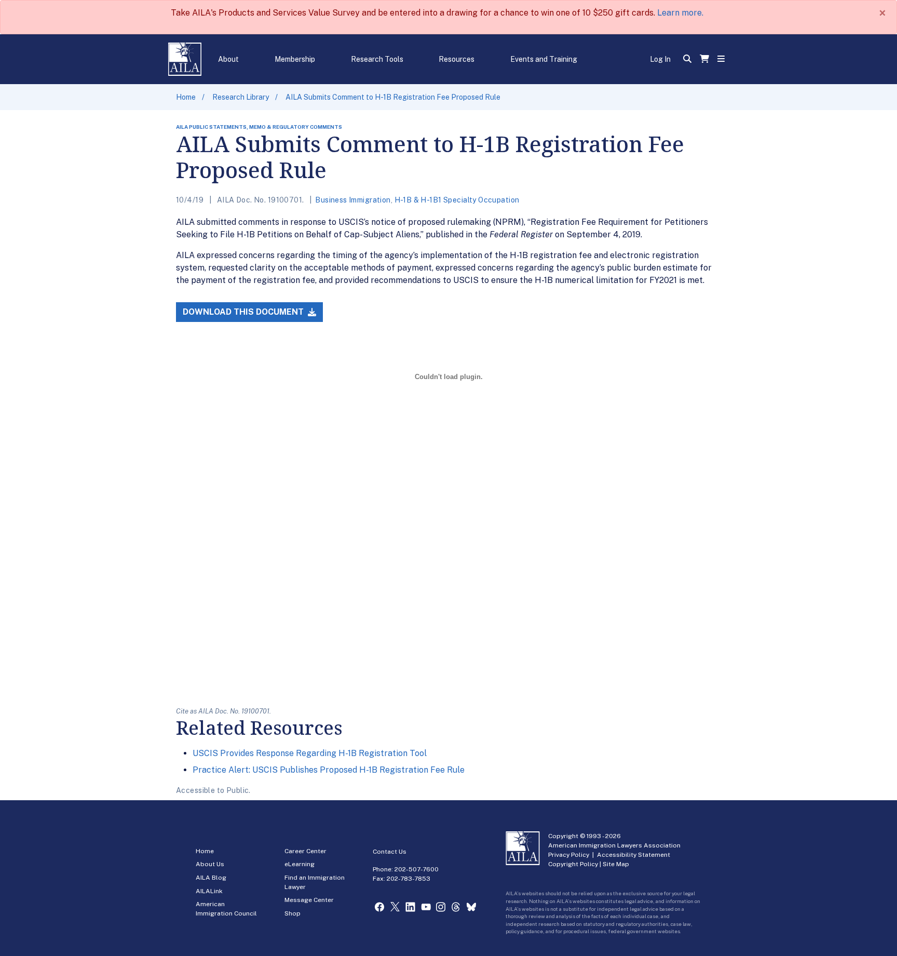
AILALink (209, 891)
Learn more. (680, 13)
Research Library (240, 97)
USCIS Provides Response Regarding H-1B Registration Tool (310, 753)
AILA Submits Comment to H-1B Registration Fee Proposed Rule (393, 97)
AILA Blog (211, 877)
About (228, 59)
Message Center (309, 900)
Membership (295, 59)
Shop (292, 913)
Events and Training (543, 59)
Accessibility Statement (633, 854)
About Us (210, 864)
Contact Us (389, 851)
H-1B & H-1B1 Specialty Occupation (457, 200)
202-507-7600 (417, 869)
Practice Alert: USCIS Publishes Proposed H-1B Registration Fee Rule (329, 770)
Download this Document (244, 312)
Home (186, 97)
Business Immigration (352, 200)
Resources (456, 59)
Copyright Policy (573, 864)
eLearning (299, 864)
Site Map (616, 864)
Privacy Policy (568, 854)
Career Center (305, 851)
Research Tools (377, 59)
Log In (660, 59)
